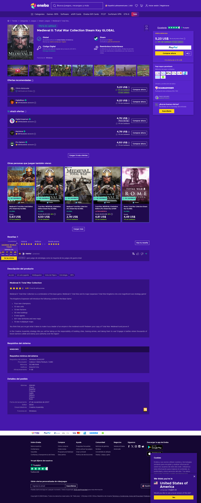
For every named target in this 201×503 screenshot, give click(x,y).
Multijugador (37, 275)
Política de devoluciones (84, 454)
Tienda (14, 21)
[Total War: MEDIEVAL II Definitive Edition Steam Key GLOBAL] (49, 182)
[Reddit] (143, 446)
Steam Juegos (44, 21)
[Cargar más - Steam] (96, 39)
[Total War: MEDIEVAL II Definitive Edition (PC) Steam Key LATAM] (107, 182)
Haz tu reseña (142, 243)
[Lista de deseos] (136, 5)
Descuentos (62, 454)
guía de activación (114, 41)
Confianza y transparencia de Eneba (43, 454)
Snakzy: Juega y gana (103, 454)
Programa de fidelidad (65, 452)
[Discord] (139, 446)
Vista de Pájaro (51, 275)
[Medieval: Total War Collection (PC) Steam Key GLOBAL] (78, 182)
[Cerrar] (194, 476)
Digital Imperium (22, 119)
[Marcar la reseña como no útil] (142, 254)
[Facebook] (129, 446)
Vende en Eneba (119, 446)
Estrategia (63, 275)
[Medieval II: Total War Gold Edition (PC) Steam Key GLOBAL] (21, 182)
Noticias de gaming (102, 446)
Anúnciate (117, 449)
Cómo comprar (63, 446)
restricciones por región (58, 42)
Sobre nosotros (36, 446)
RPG (72, 275)
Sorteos (98, 449)
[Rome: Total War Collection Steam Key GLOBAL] (135, 182)
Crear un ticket (81, 452)
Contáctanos (35, 449)
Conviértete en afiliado (103, 452)
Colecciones (62, 449)
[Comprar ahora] (173, 47)
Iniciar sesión (154, 6)
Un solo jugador (23, 275)
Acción (11, 275)
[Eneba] (40, 5)
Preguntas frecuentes (83, 446)
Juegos (33, 21)
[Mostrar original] (133, 253)
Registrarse (164, 6)
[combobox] (77, 5)
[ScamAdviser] (164, 88)
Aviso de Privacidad (80, 489)
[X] (132, 446)
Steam (110, 40)
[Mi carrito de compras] (141, 5)
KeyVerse (19, 131)
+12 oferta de (173, 60)
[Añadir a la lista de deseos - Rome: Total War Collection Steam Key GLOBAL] (145, 170)
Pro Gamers (20, 142)
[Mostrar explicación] (35, 103)
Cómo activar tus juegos (84, 449)
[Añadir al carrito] (188, 53)
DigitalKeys (20, 100)
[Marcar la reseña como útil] (138, 254)
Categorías (24, 21)
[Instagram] (136, 446)
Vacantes (34, 452)
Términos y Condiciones (120, 496)
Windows (32, 411)
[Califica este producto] (17, 288)
